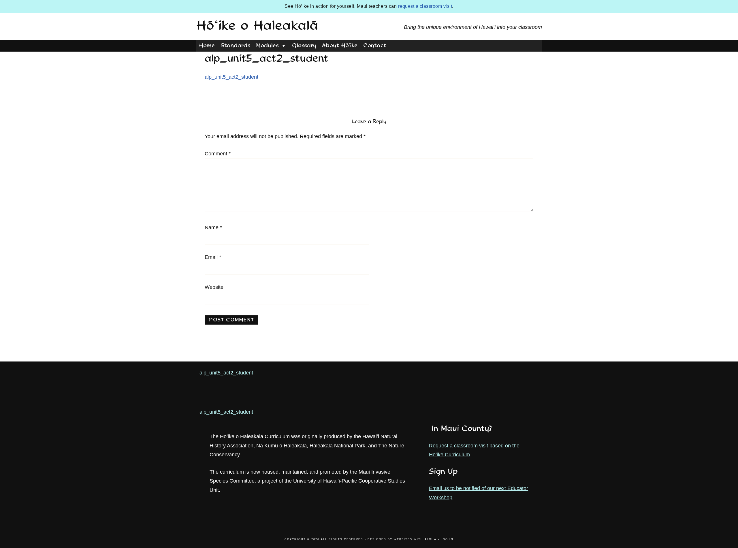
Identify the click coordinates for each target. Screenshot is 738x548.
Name (213, 227)
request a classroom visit (425, 6)
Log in (447, 539)
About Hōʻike (339, 46)
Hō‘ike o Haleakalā (257, 26)
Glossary (304, 46)
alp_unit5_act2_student (231, 77)
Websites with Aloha (415, 539)
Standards (235, 46)
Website (214, 287)
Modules (267, 46)
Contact (374, 46)
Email (213, 257)
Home (207, 46)
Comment (218, 154)
